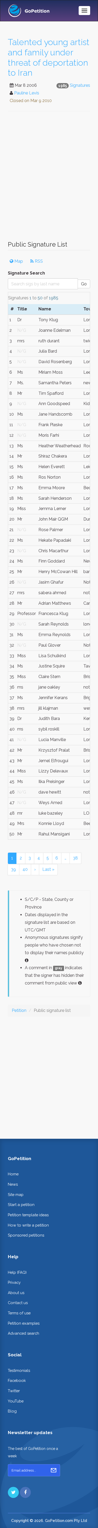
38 (75, 858)
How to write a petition (28, 1225)
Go (84, 283)
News (13, 1184)
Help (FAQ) (17, 1272)
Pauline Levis (26, 92)
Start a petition (21, 1204)
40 (25, 869)
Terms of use (19, 1313)
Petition (19, 1010)
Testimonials (19, 1370)
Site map (16, 1194)
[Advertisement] (49, 178)
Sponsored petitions (26, 1235)
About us (16, 1292)
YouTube (16, 1401)
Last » (48, 869)
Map (18, 261)
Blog (12, 1411)
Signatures (80, 85)
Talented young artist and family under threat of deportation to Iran (48, 57)
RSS (38, 261)
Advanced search (23, 1333)
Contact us (18, 1302)
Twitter (14, 1390)
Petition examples (23, 1323)
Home (13, 1174)
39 (13, 869)
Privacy (14, 1282)
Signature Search (26, 273)
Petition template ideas (28, 1215)
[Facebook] (25, 1492)
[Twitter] (13, 1492)
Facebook (17, 1380)
